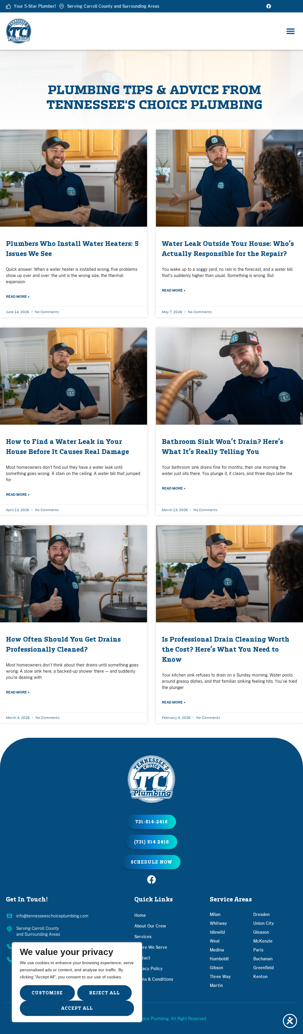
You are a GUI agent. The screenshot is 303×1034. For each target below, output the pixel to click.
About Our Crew (150, 925)
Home (140, 915)
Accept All (77, 1008)
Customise (47, 992)
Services (143, 936)
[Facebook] (268, 6)
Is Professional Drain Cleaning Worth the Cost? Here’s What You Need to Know (225, 649)
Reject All (104, 992)
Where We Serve (150, 947)
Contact (142, 957)
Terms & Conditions (153, 979)
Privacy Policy (148, 968)
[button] (290, 31)
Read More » (18, 296)
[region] (77, 982)
